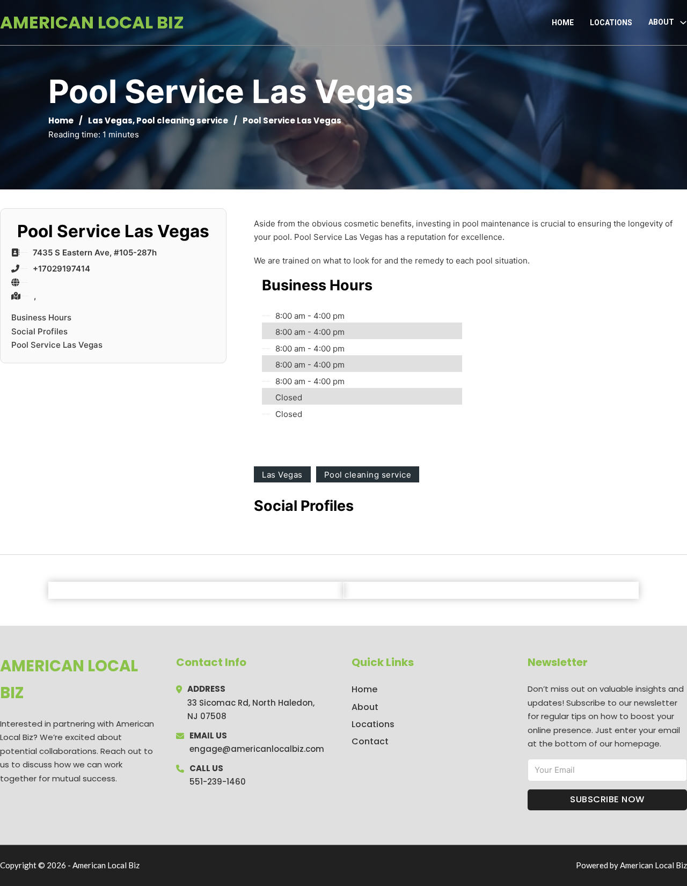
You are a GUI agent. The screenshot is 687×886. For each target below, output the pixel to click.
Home (563, 22)
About (365, 707)
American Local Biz (92, 22)
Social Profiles (39, 331)
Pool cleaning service (182, 120)
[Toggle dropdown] (683, 22)
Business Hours (41, 317)
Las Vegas (110, 120)
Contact (370, 741)
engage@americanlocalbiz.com (256, 749)
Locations (611, 22)
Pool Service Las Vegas (57, 345)
